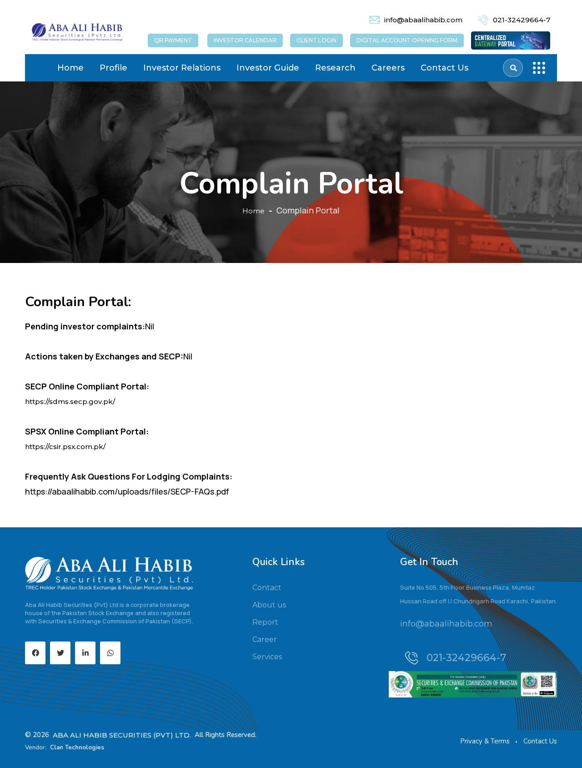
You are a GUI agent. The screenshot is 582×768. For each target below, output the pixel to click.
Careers (388, 68)
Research (335, 68)
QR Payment (173, 40)
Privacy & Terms (485, 741)
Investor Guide (267, 68)
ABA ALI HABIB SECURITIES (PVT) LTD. (122, 735)
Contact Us (444, 68)
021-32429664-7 (521, 19)
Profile (113, 68)
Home (70, 68)
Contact (266, 587)
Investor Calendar (245, 40)
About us (269, 605)
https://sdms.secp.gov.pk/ (70, 401)
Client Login (316, 40)
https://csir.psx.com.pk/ (65, 446)
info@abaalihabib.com (423, 19)
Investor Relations (182, 68)
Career (264, 639)
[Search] (513, 68)
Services (267, 656)
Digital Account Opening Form (406, 40)
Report (265, 622)
